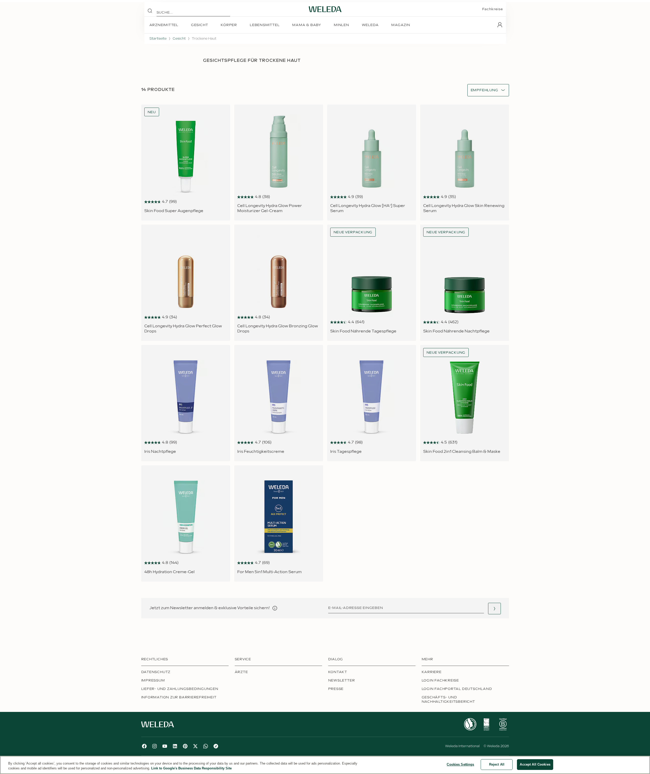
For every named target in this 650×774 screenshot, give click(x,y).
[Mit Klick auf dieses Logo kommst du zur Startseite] (325, 9)
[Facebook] (144, 746)
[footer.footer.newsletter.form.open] (494, 608)
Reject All (496, 764)
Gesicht (179, 39)
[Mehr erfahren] (470, 724)
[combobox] (484, 90)
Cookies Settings (460, 764)
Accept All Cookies (535, 764)
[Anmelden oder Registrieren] (500, 25)
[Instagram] (154, 746)
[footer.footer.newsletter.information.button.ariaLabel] (275, 608)
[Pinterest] (185, 746)
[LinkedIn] (175, 746)
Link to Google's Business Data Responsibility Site (191, 768)
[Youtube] (165, 746)
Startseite (158, 39)
